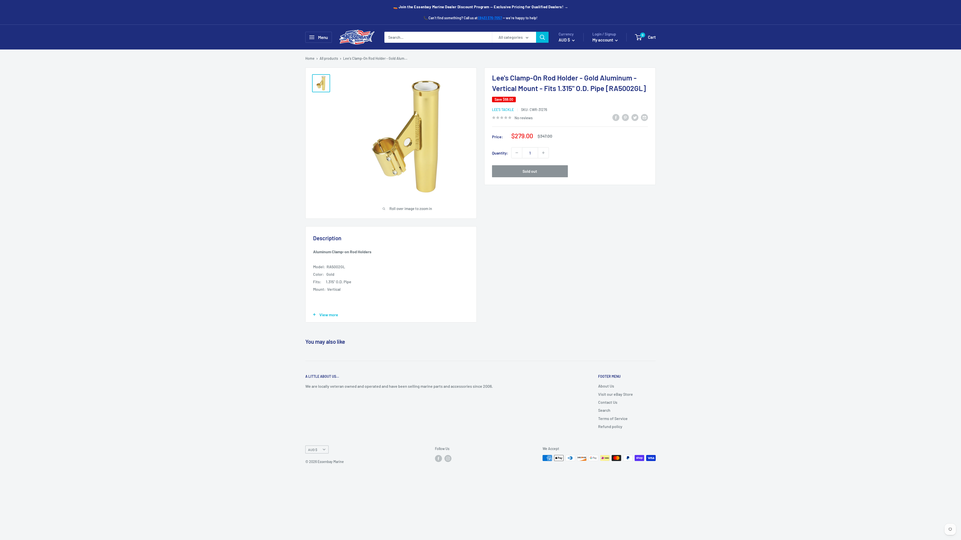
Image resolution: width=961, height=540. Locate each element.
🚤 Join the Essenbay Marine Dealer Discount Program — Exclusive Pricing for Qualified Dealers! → (480, 6)
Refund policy (610, 426)
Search (604, 410)
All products (329, 58)
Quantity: (500, 152)
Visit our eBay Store (615, 394)
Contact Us (607, 402)
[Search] (542, 37)
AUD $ (312, 450)
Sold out (530, 171)
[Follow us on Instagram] (447, 458)
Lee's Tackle (503, 110)
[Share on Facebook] (615, 117)
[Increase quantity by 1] (543, 153)
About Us (606, 386)
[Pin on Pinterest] (625, 117)
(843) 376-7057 (490, 18)
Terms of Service (613, 418)
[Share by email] (644, 117)
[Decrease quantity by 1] (517, 153)
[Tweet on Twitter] (634, 117)
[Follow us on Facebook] (438, 458)
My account (603, 39)
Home (310, 58)
